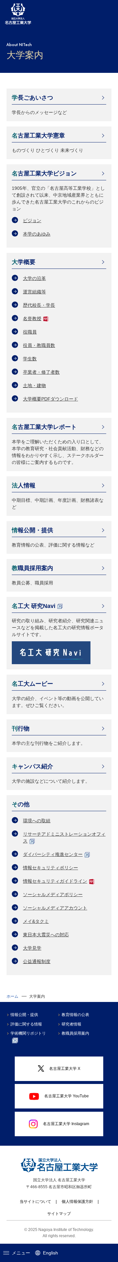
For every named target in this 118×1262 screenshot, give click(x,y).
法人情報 (23, 485)
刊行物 (21, 728)
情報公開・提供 (32, 530)
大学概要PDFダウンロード (50, 399)
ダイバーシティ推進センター (53, 854)
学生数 (30, 358)
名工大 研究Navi (33, 606)
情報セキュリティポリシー (50, 867)
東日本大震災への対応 (46, 934)
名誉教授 (32, 318)
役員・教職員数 (39, 345)
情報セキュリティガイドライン (55, 881)
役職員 (30, 332)
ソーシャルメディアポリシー (53, 894)
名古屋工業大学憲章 (38, 135)
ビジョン (32, 220)
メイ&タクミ (36, 921)
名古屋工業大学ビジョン (44, 173)
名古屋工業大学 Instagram (66, 1124)
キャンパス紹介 (32, 766)
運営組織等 (34, 291)
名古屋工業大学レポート (44, 427)
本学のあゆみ (36, 234)
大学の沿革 (34, 278)
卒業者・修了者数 (41, 372)
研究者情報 (71, 1024)
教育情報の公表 (75, 1014)
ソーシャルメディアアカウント (55, 907)
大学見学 (32, 948)
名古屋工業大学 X (64, 1068)
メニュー (21, 1252)
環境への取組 (36, 820)
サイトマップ (59, 1213)
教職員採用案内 (32, 568)
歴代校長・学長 (39, 305)
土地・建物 (34, 385)
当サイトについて (35, 1201)
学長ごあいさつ (32, 97)
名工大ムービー (32, 683)
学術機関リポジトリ (28, 1033)
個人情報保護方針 (77, 1201)
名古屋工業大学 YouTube (66, 1096)
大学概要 (23, 262)
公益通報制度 (36, 961)
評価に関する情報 (26, 1024)
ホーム (12, 996)
